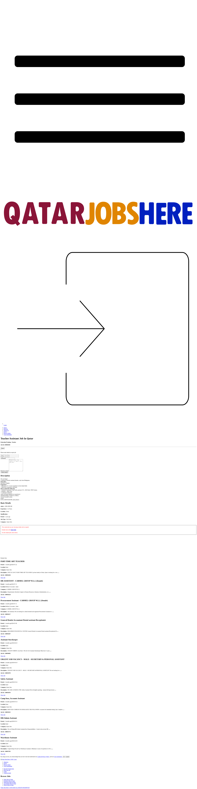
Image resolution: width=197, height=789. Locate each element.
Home (5, 427)
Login (5, 771)
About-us (6, 762)
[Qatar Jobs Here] (98, 229)
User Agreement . (58, 756)
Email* (2, 456)
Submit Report (4, 472)
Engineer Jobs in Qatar (9, 781)
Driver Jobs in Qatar (9, 785)
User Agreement (8, 434)
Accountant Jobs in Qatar (10, 783)
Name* (2, 455)
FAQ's (5, 432)
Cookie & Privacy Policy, (43, 756)
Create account (7, 773)
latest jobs (13, 530)
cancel (67, 756)
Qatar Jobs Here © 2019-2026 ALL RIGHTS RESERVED (15, 787)
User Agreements (8, 766)
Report (2, 448)
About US (6, 430)
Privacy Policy (7, 433)
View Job (3, 577)
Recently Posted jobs (9, 768)
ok (63, 756)
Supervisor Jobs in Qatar (10, 782)
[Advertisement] (47, 546)
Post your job (7, 770)
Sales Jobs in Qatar (8, 779)
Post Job (6, 429)
